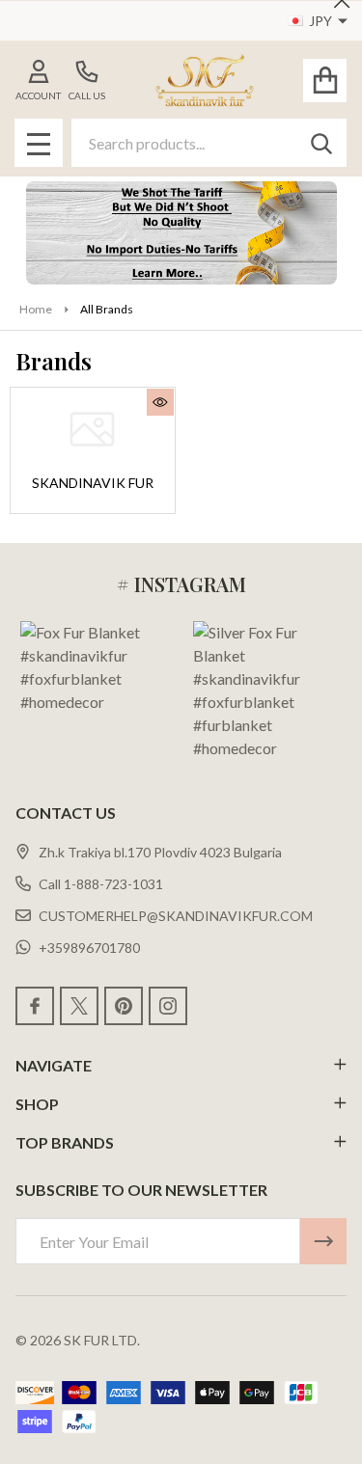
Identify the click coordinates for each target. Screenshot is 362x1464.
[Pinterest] (123, 1005)
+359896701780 (89, 947)
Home (35, 309)
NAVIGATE (53, 1065)
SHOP (37, 1104)
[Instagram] (167, 1005)
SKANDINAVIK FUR (92, 482)
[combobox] (209, 143)
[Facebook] (34, 1005)
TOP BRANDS (64, 1142)
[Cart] (325, 80)
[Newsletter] (323, 1241)
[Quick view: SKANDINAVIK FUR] (160, 402)
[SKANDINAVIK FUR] (92, 428)
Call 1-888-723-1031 (101, 884)
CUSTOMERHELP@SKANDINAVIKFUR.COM (176, 916)
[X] (79, 1005)
